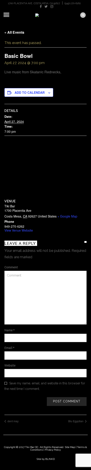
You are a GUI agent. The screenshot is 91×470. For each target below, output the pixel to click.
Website (9, 365)
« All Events (14, 32)
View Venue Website (18, 230)
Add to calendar (30, 92)
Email (9, 348)
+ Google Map (67, 216)
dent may (13, 421)
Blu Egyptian (76, 421)
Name (9, 330)
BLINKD (50, 459)
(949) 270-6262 (72, 3)
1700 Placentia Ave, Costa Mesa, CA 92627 (34, 3)
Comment (11, 267)
